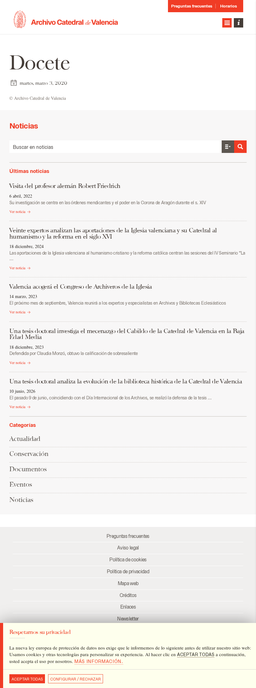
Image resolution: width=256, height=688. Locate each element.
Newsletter (128, 618)
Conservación (28, 453)
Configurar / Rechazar (75, 679)
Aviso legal (128, 547)
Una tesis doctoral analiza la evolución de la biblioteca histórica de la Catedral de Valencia (125, 381)
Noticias (21, 499)
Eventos (20, 484)
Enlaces (128, 607)
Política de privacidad (128, 571)
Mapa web (128, 583)
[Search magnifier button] (240, 146)
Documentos (28, 469)
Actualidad (24, 438)
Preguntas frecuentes (191, 6)
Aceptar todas (27, 679)
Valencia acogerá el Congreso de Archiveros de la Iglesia (80, 286)
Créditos (128, 595)
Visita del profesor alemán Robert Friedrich (64, 186)
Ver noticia (17, 211)
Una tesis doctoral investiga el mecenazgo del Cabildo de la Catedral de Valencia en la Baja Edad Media (126, 334)
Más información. (98, 661)
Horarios (228, 6)
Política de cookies (127, 559)
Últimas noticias (29, 171)
